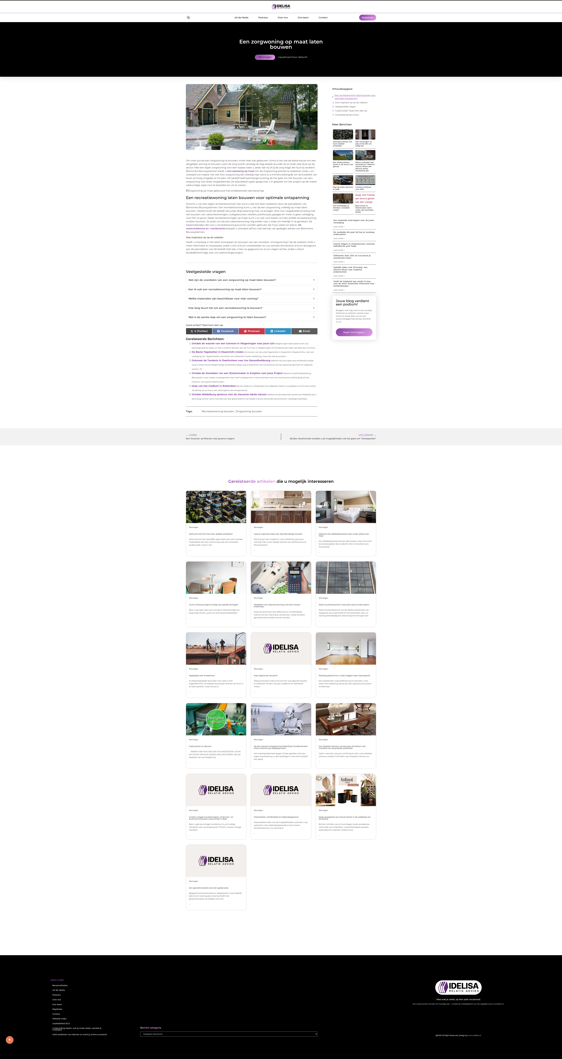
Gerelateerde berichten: (347, 114)
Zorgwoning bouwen (249, 411)
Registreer (57, 1009)
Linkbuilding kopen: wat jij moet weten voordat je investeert (76, 1029)
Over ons (283, 17)
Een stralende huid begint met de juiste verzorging (353, 221)
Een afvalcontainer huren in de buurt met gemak (343, 164)
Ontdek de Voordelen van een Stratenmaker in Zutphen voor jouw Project (237, 373)
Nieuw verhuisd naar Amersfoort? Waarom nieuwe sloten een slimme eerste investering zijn (365, 166)
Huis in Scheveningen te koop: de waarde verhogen (213, 604)
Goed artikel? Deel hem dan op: (351, 110)
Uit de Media (241, 17)
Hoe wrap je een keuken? (266, 675)
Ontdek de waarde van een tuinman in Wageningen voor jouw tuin (233, 343)
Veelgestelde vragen (345, 106)
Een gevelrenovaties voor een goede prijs (208, 888)
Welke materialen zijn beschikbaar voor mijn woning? (251, 298)
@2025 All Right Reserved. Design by (458, 1035)
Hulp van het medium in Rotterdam (214, 386)
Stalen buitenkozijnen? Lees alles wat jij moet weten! (344, 604)
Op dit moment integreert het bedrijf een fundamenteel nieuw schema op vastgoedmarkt (281, 747)
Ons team (303, 17)
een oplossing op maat (241, 171)
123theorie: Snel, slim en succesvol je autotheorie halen (352, 256)
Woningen (264, 57)
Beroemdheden (60, 985)
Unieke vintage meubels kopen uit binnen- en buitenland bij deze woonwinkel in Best (211, 818)
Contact (323, 17)
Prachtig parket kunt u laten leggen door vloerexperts (344, 675)
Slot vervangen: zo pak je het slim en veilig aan (363, 144)
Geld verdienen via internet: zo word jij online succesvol (79, 1034)
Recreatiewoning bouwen (218, 411)
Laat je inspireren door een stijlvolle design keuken (278, 534)
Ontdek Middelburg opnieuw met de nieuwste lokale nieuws (229, 394)
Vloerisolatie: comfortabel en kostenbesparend (276, 817)
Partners (263, 17)
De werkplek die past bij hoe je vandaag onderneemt (353, 233)
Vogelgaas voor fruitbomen (202, 675)
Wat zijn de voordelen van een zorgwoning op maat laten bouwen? (251, 280)
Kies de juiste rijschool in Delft (343, 188)
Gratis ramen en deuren (200, 746)
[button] (188, 17)
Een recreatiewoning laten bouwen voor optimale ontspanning (355, 97)
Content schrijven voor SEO (363, 188)
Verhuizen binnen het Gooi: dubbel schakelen (342, 144)
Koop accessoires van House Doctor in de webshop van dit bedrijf (345, 818)
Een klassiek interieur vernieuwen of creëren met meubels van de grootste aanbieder (342, 747)
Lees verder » (339, 227)
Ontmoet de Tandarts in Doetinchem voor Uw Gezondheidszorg (231, 360)
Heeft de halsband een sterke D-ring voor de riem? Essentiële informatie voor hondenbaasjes (353, 283)
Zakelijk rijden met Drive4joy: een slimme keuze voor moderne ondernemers (350, 269)
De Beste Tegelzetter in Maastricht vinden (218, 352)
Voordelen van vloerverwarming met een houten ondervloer (277, 605)
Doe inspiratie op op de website (351, 102)
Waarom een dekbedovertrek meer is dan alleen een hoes (344, 535)
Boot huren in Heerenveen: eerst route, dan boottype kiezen (364, 209)
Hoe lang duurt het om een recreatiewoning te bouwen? (251, 307)
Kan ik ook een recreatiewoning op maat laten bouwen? (251, 289)
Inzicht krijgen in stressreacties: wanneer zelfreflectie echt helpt (354, 245)
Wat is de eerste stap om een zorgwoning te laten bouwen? (251, 317)
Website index (59, 1019)
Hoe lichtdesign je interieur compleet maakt (341, 208)
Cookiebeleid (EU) (61, 1023)
